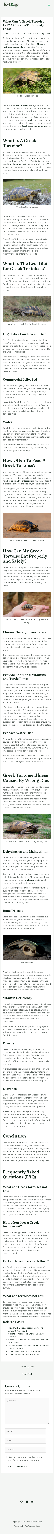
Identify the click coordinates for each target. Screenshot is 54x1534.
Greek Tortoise (33, 33)
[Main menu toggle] (48, 4)
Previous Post (27, 1366)
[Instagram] (21, 1501)
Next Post (27, 1374)
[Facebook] (27, 1501)
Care (24, 33)
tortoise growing (16, 164)
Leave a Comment (11, 33)
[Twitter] (32, 1501)
